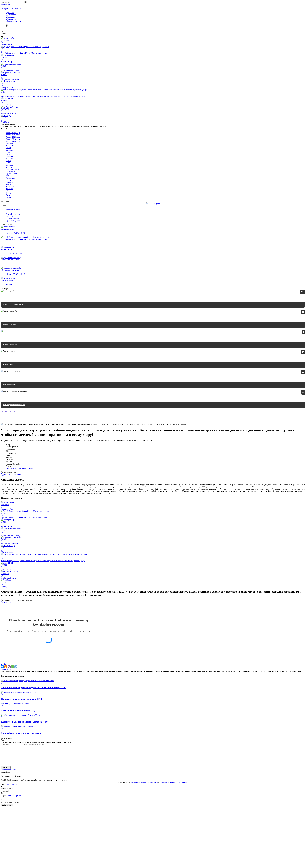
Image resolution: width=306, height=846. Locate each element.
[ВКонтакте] (2, 666)
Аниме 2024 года (13, 137)
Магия (8, 161)
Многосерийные (14, 21)
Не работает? (6, 602)
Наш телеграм (6, 669)
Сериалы (11, 17)
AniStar (14, 468)
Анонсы (9, 197)
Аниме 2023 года (13, 139)
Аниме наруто (8, 364)
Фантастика (10, 186)
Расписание (12, 19)
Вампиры (10, 143)
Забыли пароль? (14, 796)
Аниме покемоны (9, 385)
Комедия (9, 158)
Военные (9, 146)
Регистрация (12, 784)
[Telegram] (15, 666)
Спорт (8, 180)
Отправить (6, 767)
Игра (8, 154)
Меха (8, 163)
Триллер (9, 182)
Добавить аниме (12, 218)
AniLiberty (22, 468)
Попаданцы (10, 171)
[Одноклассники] (5, 666)
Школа (8, 191)
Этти (8, 195)
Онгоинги (12, 15)
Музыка (9, 167)
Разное (8, 176)
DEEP (8, 468)
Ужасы (8, 184)
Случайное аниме (13, 214)
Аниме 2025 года (13, 135)
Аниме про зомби (9, 324)
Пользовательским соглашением (144, 782)
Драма (8, 152)
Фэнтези (9, 189)
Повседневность (12, 169)
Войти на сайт (7, 805)
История (9, 156)
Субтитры (31, 468)
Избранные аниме (13, 210)
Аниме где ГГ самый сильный (13, 304)
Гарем (8, 148)
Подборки (10, 216)
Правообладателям (13, 220)
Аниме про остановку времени (14, 405)
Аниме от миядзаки (10, 344)
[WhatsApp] (12, 666)
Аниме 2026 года (13, 133)
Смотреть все (8, 411)
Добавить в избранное (11, 474)
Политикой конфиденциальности (173, 782)
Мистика (9, 165)
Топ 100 (11, 13)
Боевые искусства (13, 141)
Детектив (9, 150)
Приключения (11, 174)
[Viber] (9, 666)
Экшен (8, 193)
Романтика (10, 178)
